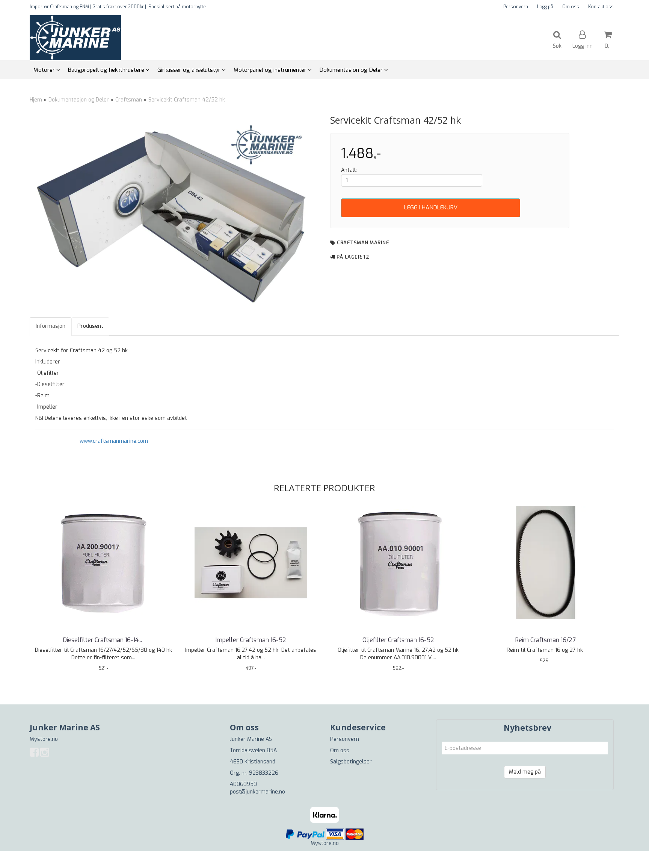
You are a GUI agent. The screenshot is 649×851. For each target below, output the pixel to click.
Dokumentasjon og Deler (78, 99)
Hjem (36, 99)
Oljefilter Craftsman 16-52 (398, 640)
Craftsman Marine (363, 242)
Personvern (515, 7)
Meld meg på (525, 771)
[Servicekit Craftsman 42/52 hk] (174, 211)
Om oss (570, 7)
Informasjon (50, 326)
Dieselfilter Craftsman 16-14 (103, 640)
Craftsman (129, 99)
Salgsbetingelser (351, 761)
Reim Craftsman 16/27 (545, 640)
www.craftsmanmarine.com (114, 441)
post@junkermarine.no (257, 791)
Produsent (90, 326)
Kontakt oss (601, 7)
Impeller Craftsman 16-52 (251, 640)
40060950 (243, 784)
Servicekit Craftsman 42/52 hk (186, 99)
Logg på (545, 7)
